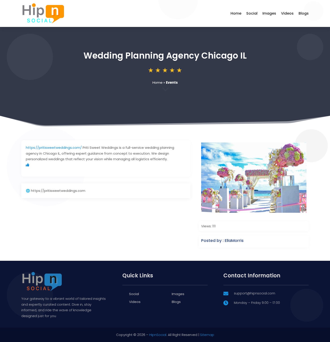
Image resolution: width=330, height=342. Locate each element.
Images (269, 13)
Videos (287, 13)
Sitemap (207, 334)
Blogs (304, 13)
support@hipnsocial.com (254, 293)
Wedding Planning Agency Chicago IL (165, 55)
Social (251, 13)
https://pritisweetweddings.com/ (54, 147)
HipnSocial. (158, 334)
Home (236, 13)
